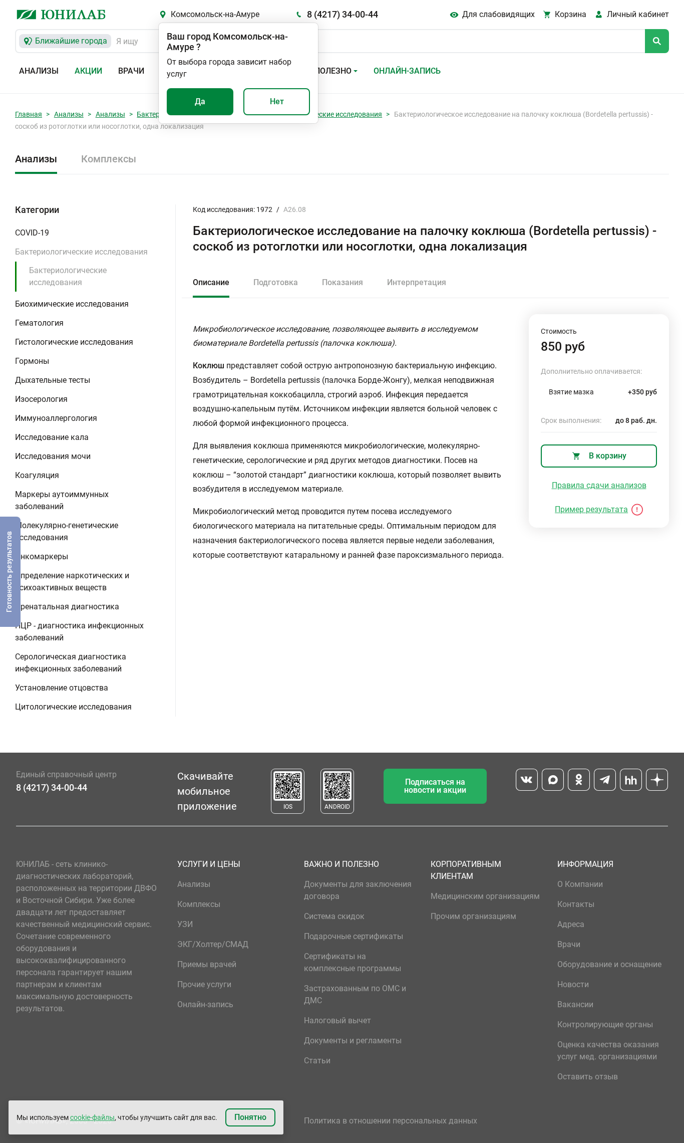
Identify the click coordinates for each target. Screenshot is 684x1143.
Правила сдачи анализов (599, 485)
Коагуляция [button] (37, 475)
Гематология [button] (39, 323)
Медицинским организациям (485, 896)
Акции (88, 71)
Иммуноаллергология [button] (56, 418)
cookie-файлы (92, 1117)
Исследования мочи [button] (53, 456)
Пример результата (591, 509)
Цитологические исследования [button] (73, 707)
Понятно (250, 1117)
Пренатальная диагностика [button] (67, 606)
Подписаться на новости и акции (435, 786)
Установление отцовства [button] (61, 688)
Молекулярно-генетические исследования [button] (66, 531)
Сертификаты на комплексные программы (352, 962)
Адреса (570, 924)
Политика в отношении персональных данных (390, 1120)
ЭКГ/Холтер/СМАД (212, 944)
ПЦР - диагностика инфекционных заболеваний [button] (79, 631)
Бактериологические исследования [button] (81, 252)
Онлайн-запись (407, 71)
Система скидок (334, 916)
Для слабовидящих (498, 14)
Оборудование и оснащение (609, 964)
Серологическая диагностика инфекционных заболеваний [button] (70, 662)
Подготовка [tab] (275, 282)
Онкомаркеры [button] (41, 556)
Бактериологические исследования (323, 114)
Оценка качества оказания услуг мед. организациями (608, 1050)
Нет (277, 101)
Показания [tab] (342, 282)
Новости (573, 984)
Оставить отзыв (587, 1076)
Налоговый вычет (337, 1020)
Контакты (575, 904)
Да (200, 101)
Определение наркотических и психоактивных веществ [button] (72, 581)
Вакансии (575, 1004)
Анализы (39, 71)
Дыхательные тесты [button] (52, 380)
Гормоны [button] (32, 361)
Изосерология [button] (41, 399)
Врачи (131, 71)
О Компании (580, 884)
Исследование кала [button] (52, 437)
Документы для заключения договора (358, 890)
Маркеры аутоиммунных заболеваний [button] (62, 500)
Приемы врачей (206, 964)
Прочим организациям (473, 916)
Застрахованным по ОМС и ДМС (355, 994)
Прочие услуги (204, 984)
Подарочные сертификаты (353, 936)
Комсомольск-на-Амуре (215, 14)
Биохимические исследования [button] (72, 304)
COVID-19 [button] (32, 233)
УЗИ (185, 924)
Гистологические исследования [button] (74, 342)
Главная (28, 114)
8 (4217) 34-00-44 (342, 14)
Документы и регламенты (353, 1040)
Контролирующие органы (605, 1024)
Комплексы (108, 159)
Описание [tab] (211, 282)
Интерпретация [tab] (416, 282)
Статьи (317, 1060)
